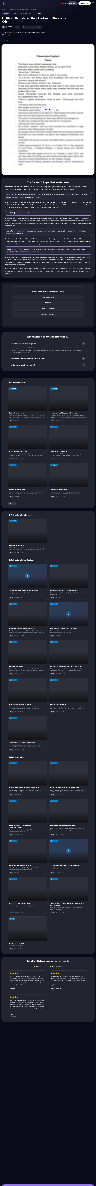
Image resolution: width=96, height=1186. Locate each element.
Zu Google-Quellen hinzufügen (33, 27)
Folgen (17, 27)
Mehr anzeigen (6, 35)
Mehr (10, 503)
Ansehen (48, 109)
